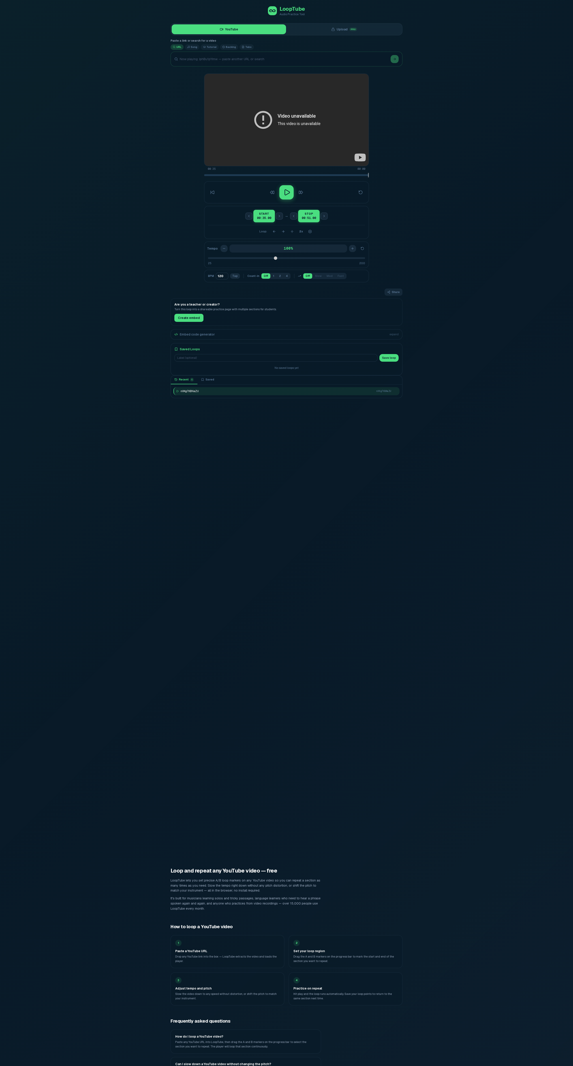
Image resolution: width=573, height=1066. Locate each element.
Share (396, 292)
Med (330, 276)
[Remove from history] (395, 391)
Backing (231, 47)
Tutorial (211, 47)
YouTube (231, 29)
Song (194, 47)
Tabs (248, 47)
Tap (235, 276)
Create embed (189, 318)
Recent (185, 379)
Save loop (389, 358)
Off (266, 276)
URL (178, 47)
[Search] (395, 59)
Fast (341, 276)
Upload (346, 29)
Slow (318, 276)
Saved (209, 379)
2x (301, 231)
